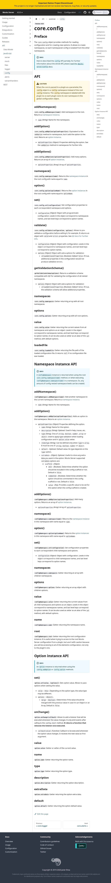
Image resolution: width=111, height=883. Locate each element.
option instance (54, 137)
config (7, 73)
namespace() (101, 38)
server (7, 57)
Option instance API (101, 111)
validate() (100, 48)
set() (98, 45)
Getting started (8, 18)
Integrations (7, 30)
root (98, 108)
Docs (60, 12)
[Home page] (36, 19)
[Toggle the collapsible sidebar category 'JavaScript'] (30, 53)
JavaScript (7, 53)
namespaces (101, 56)
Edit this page (42, 814)
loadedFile (100, 66)
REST (5, 84)
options (99, 59)
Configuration (70, 12)
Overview (9, 841)
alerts (7, 77)
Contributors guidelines (50, 841)
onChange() (100, 118)
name (98, 105)
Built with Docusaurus (84, 841)
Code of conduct (47, 845)
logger (7, 69)
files (6, 65)
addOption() (101, 32)
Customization (8, 34)
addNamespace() (102, 28)
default (99, 137)
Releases (5, 41)
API (79, 12)
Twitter (43, 852)
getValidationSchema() (102, 52)
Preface (97, 20)
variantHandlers (11, 81)
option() (99, 41)
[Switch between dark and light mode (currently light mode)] (89, 12)
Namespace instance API (101, 70)
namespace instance (51, 115)
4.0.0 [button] (19, 12)
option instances (57, 159)
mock (7, 61)
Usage (4, 22)
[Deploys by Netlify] (80, 848)
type (98, 127)
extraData (100, 134)
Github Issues (45, 848)
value (98, 63)
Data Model (8, 49)
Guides (5, 38)
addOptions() (101, 35)
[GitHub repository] (85, 12)
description (100, 130)
